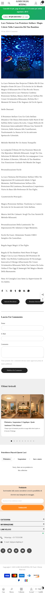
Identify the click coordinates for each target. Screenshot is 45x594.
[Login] (36, 3)
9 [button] (33, 441)
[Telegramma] (20, 291)
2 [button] (14, 441)
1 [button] (11, 441)
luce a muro (37, 459)
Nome (3, 323)
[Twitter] (7, 291)
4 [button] (19, 441)
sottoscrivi (22, 508)
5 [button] (22, 441)
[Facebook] (2, 291)
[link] (11, 590)
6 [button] (25, 441)
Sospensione (22, 459)
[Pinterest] (11, 291)
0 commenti (13, 31)
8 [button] (30, 441)
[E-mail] (24, 291)
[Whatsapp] (28, 291)
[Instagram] (9, 550)
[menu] (2, 3)
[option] (22, 415)
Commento (4, 344)
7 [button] (28, 441)
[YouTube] (22, 550)
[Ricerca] (9, 3)
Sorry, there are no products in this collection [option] (23, 468)
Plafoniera (6, 459)
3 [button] (17, 441)
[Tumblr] (15, 291)
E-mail (3, 334)
